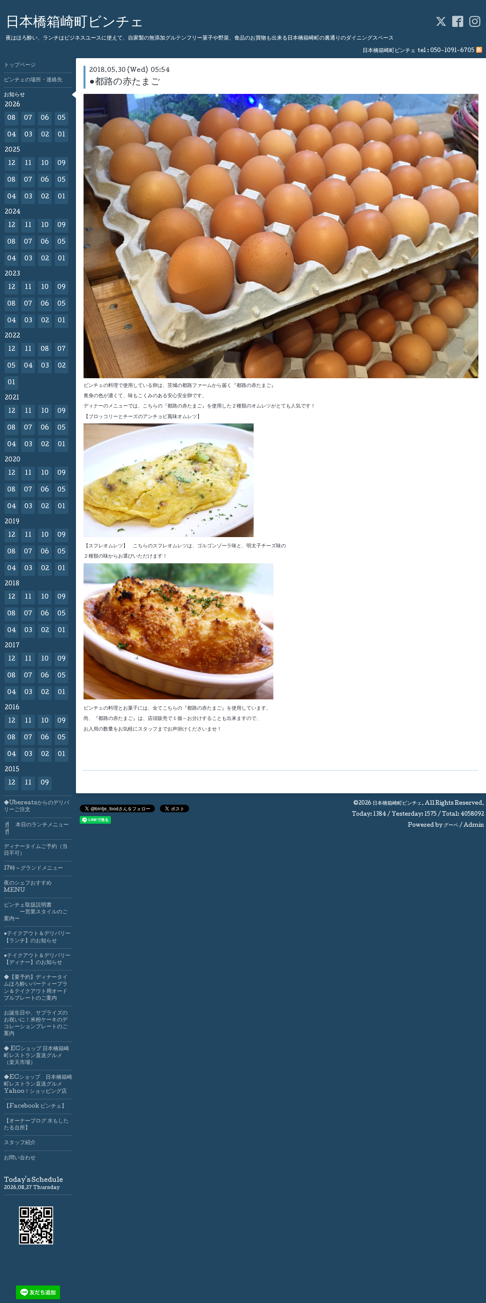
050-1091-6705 (452, 51)
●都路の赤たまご (124, 82)
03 (28, 135)
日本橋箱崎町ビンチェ (75, 23)
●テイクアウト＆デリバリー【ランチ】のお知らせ (37, 937)
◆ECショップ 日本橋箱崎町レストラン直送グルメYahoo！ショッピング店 (38, 1084)
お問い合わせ (20, 1158)
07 (28, 118)
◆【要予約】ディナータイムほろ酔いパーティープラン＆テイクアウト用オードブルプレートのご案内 (36, 988)
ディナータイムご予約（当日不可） (36, 850)
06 (45, 118)
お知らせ (14, 95)
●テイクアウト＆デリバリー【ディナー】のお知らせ (37, 959)
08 (11, 118)
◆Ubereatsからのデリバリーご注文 (36, 806)
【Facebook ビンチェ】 (35, 1106)
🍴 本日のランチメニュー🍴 (36, 828)
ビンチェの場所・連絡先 (33, 80)
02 (45, 135)
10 (45, 163)
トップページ (20, 65)
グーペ (450, 825)
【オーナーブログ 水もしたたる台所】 (36, 1124)
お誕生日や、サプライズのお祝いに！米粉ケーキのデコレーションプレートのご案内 (36, 1023)
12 (11, 163)
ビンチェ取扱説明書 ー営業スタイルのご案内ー (36, 912)
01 (61, 135)
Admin (474, 825)
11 (28, 163)
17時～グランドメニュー (33, 868)
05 (61, 118)
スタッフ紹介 (20, 1143)
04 (11, 135)
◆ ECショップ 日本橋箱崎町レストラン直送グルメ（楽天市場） (36, 1056)
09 (61, 163)
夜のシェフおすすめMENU (28, 886)
